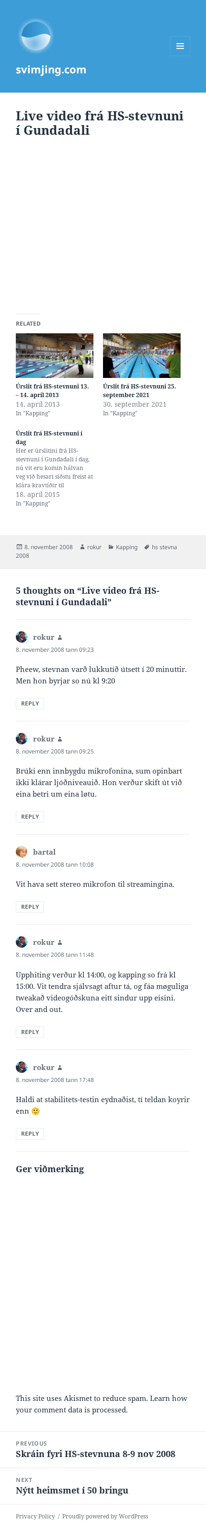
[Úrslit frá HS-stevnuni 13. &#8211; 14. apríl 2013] (54, 355)
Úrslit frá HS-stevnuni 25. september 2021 (139, 390)
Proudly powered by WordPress (105, 1516)
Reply (30, 703)
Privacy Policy (35, 1516)
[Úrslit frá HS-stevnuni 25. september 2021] (142, 355)
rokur (94, 547)
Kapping (126, 547)
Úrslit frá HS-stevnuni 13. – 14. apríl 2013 (52, 390)
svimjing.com (51, 69)
